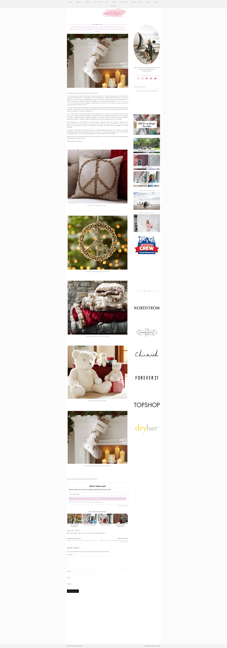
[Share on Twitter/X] (74, 530)
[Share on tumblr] (79, 530)
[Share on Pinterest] (77, 530)
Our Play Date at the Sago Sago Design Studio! (82, 539)
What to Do (98, 2)
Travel (87, 2)
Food (114, 2)
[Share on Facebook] (72, 530)
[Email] (155, 78)
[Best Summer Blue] (90, 519)
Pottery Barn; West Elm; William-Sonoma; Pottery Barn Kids (87, 533)
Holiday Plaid (105, 525)
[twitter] (138, 78)
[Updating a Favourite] (74, 519)
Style (71, 2)
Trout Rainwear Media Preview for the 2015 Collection (114, 540)
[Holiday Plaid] (105, 519)
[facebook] (147, 78)
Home (148, 2)
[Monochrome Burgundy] (120, 519)
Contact (113, 6)
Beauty (78, 2)
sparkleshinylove (77, 645)
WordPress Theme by (152, 645)
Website (69, 584)
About (156, 2)
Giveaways (124, 2)
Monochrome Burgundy (120, 525)
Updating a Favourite (75, 525)
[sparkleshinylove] (113, 9)
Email (69, 577)
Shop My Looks (137, 2)
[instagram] (142, 78)
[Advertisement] (148, 274)
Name (69, 571)
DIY (107, 2)
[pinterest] (151, 78)
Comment (70, 554)
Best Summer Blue (90, 525)
